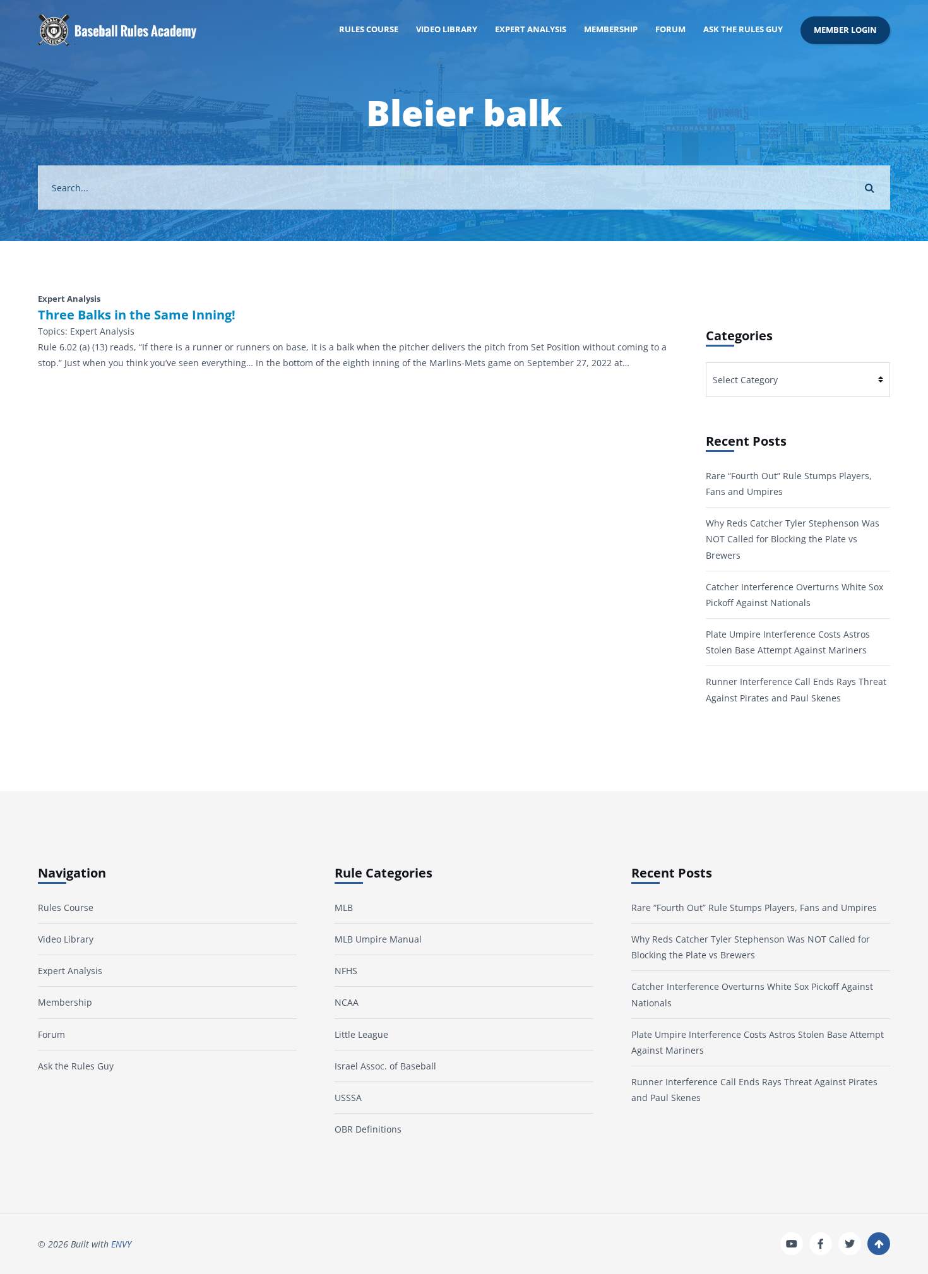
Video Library (446, 29)
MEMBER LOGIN (845, 30)
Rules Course (368, 29)
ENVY (121, 1244)
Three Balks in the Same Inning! (136, 315)
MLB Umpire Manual (378, 939)
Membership (611, 29)
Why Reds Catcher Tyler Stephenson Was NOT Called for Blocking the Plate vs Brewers (792, 539)
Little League (361, 1034)
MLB (344, 908)
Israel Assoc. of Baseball (385, 1066)
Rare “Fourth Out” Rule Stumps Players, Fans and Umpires (754, 908)
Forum (670, 29)
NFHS (346, 971)
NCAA (347, 1002)
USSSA (348, 1098)
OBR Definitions (368, 1129)
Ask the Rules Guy (743, 29)
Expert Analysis (530, 29)
